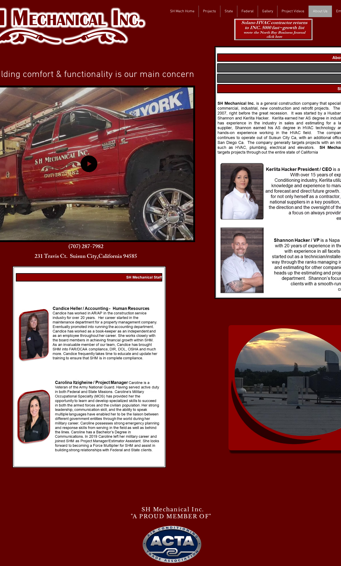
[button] (187, 235)
